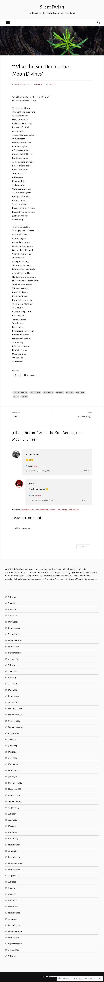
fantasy (59, 392)
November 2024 (15, 715)
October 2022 (14, 869)
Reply (86, 471)
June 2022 (12, 888)
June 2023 (12, 820)
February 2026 (14, 628)
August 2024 (13, 733)
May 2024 (12, 752)
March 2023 (13, 838)
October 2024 (14, 721)
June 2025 (12, 671)
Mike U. (39, 85)
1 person (35, 466)
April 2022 (12, 900)
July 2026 (12, 597)
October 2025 (14, 646)
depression (35, 392)
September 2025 (15, 653)
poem (16, 396)
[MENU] (7, 22)
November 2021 (15, 931)
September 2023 (15, 801)
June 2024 (12, 746)
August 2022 (13, 876)
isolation (80, 392)
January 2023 (13, 851)
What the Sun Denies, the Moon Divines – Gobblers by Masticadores (50, 510)
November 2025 (15, 640)
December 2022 (15, 857)
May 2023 (12, 826)
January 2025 (13, 702)
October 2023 (14, 795)
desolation (48, 392)
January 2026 (14, 634)
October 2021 (14, 937)
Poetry (51, 85)
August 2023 (13, 808)
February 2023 (14, 845)
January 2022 (14, 919)
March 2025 (13, 690)
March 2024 (13, 764)
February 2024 (14, 770)
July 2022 (12, 882)
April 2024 (12, 758)
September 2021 (15, 944)
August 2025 (13, 659)
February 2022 (14, 913)
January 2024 (14, 777)
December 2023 (15, 783)
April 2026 (12, 616)
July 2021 (12, 956)
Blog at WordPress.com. (52, 977)
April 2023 (12, 832)
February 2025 (14, 696)
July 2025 (12, 665)
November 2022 (15, 863)
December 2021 (15, 925)
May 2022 (12, 894)
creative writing (20, 392)
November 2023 (15, 789)
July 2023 (12, 814)
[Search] (96, 22)
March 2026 (13, 622)
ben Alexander (32, 454)
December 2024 (15, 708)
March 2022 (13, 907)
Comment (83, 547)
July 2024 (12, 739)
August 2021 (13, 950)
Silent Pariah (52, 7)
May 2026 (12, 609)
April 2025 (12, 684)
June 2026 (12, 603)
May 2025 (12, 677)
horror (69, 392)
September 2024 (15, 727)
